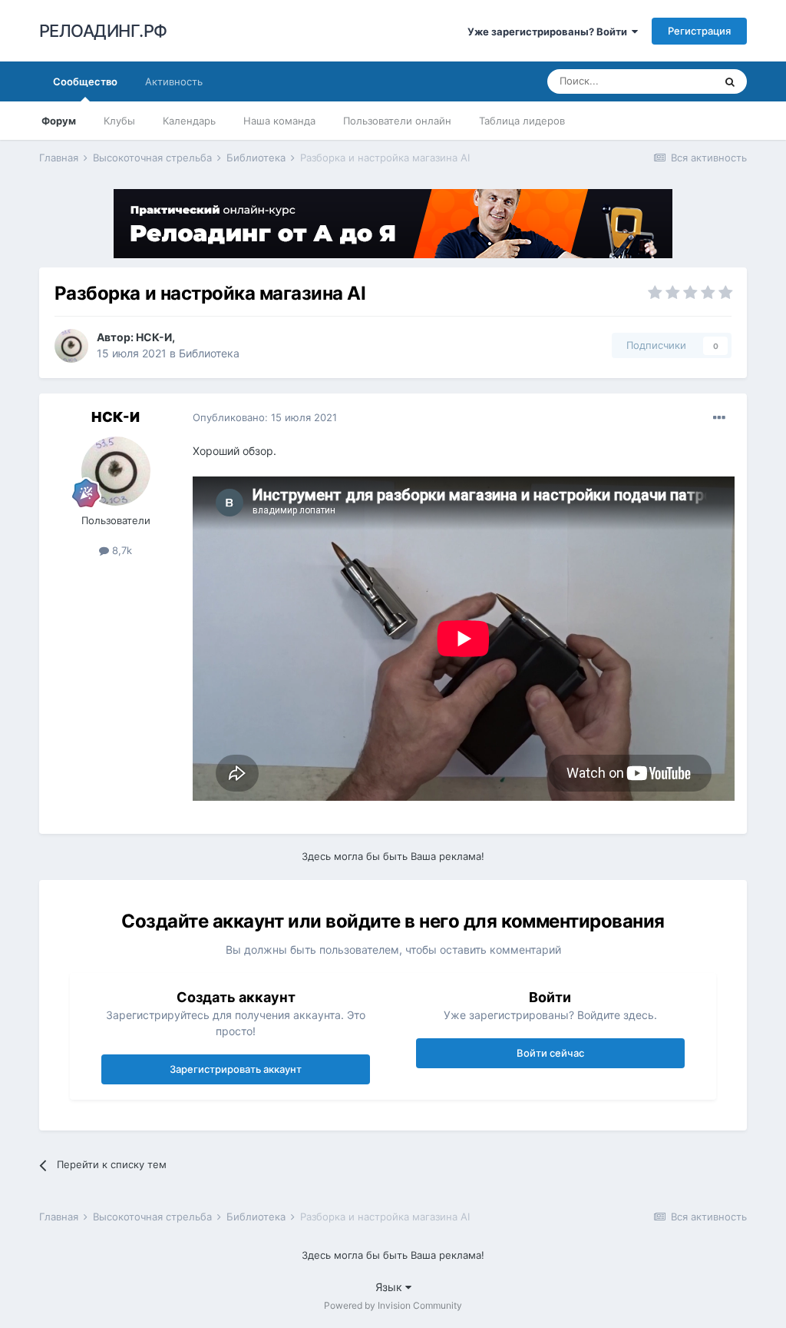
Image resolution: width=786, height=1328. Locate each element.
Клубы (119, 121)
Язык (390, 1286)
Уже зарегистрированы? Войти (549, 31)
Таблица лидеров (522, 121)
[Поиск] (730, 81)
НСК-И (154, 337)
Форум (58, 121)
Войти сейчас (550, 1053)
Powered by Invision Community (393, 1305)
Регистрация (699, 31)
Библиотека (209, 353)
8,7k (120, 550)
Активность (174, 81)
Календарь (189, 121)
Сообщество (85, 81)
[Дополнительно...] (719, 418)
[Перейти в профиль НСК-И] (71, 346)
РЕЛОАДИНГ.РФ (103, 31)
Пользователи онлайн (397, 121)
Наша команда (279, 121)
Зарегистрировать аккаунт (236, 1069)
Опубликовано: (265, 417)
